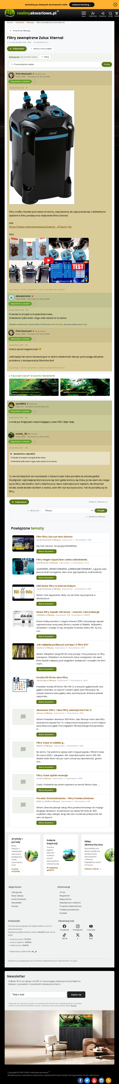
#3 (26, 345)
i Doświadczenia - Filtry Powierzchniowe (65, 798)
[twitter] (87, 1083)
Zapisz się (76, 994)
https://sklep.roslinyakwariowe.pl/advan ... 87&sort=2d (40, 227)
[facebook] (80, 1081)
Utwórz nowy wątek (42, 48)
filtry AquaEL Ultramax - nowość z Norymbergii (67, 612)
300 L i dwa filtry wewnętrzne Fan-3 (63, 710)
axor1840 (21, 404)
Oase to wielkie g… (50, 742)
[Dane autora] (34, 81)
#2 (27, 310)
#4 (26, 418)
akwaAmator (23, 296)
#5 (26, 448)
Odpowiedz (18, 48)
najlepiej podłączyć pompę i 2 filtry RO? (62, 644)
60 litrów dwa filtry (52, 677)
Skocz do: (34, 510)
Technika (20, 22)
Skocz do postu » (46, 551)
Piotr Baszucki (24, 74)
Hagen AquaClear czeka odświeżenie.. (62, 559)
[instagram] (102, 1083)
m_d (34, 951)
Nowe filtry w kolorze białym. (56, 586)
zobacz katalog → (82, 4)
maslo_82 (21, 434)
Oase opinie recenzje (52, 775)
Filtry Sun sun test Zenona (54, 536)
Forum (10, 22)
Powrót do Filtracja (21, 30)
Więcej (73, 1005)
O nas (62, 892)
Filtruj (46, 57)
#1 (27, 88)
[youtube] (94, 1083)
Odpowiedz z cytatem (20, 81)
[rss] (108, 1083)
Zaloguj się (14, 57)
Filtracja (30, 22)
